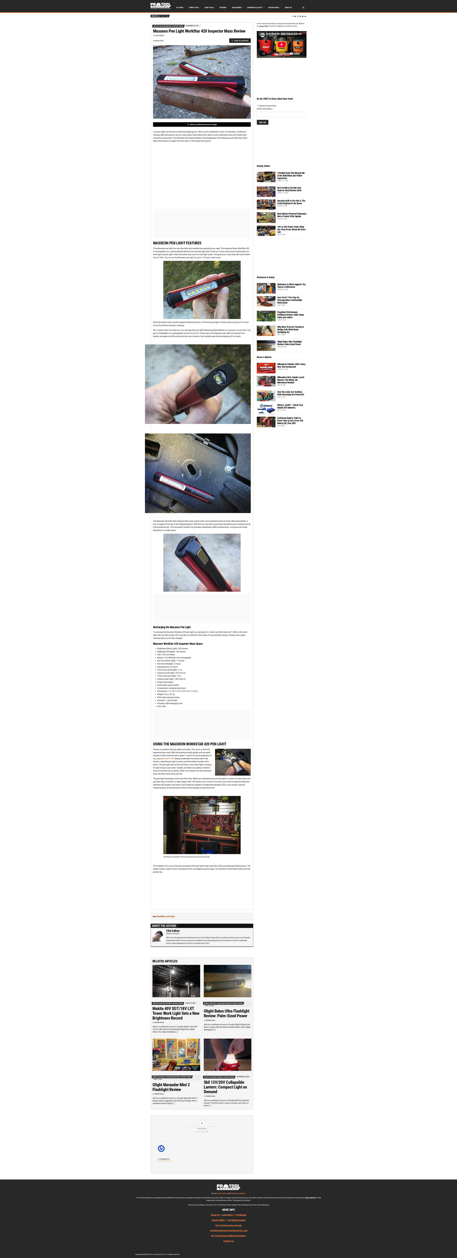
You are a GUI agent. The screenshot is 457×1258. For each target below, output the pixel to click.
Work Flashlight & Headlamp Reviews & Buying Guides (223, 1003)
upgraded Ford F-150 (165, 758)
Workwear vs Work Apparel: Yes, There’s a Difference (291, 285)
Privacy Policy (222, 1193)
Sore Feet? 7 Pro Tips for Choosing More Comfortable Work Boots (289, 300)
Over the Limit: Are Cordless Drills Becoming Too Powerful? (290, 393)
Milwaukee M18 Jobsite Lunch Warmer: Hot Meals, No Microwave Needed (290, 380)
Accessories (237, 7)
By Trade (179, 7)
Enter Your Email (265, 109)
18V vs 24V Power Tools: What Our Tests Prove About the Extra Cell (291, 229)
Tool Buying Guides (236, 1220)
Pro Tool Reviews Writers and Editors (228, 1236)
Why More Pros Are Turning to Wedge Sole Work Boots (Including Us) (290, 329)
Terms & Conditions (238, 1193)
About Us (288, 7)
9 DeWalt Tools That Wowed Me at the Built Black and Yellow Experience (291, 176)
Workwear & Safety (255, 7)
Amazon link (263, 26)
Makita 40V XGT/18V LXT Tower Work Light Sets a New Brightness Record (175, 1013)
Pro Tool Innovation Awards (228, 1225)
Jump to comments (241, 41)
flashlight (161, 916)
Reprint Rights (218, 1220)
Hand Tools (209, 7)
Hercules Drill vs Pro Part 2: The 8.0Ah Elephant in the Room (291, 202)
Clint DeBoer (159, 35)
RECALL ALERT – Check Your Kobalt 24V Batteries (290, 406)
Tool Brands (240, 1215)
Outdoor (222, 7)
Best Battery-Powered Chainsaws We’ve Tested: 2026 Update (291, 215)
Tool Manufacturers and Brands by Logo (228, 1230)
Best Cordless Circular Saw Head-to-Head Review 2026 (289, 189)
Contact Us (228, 1241)
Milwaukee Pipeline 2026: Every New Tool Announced (291, 365)
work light (170, 916)
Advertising (227, 1215)
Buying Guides (273, 7)
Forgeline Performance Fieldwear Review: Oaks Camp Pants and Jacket (290, 315)
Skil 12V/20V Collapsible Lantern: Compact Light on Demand (225, 1087)
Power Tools (194, 7)
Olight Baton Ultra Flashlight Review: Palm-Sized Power (226, 1013)
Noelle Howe (159, 1022)
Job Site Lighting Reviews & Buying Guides (168, 26)
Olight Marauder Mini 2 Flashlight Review (171, 1087)
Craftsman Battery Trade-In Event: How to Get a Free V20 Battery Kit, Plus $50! (290, 421)
